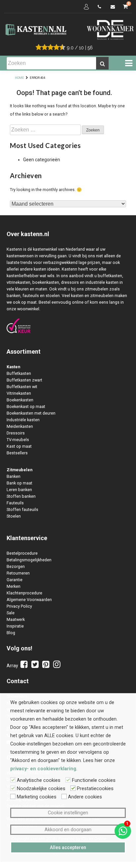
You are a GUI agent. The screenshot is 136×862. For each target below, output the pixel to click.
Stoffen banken (21, 496)
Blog (11, 632)
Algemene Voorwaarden (29, 599)
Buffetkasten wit (22, 386)
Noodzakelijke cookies (41, 788)
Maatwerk (16, 619)
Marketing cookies (36, 797)
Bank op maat (19, 483)
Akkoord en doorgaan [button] (68, 830)
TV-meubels (18, 439)
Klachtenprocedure (24, 592)
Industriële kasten (23, 419)
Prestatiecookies (95, 788)
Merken (13, 586)
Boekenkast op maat (26, 406)
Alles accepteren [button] (68, 847)
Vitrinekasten (19, 393)
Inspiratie (15, 626)
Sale (11, 612)
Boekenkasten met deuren (31, 413)
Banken (13, 476)
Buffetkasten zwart (24, 380)
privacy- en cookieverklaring (43, 769)
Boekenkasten (20, 399)
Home (19, 77)
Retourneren (18, 573)
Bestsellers (17, 452)
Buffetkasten (19, 373)
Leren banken (19, 489)
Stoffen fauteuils (22, 509)
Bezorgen (16, 566)
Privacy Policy (19, 606)
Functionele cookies (94, 780)
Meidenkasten (20, 426)
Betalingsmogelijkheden (29, 559)
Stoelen (14, 516)
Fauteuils (15, 502)
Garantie (14, 579)
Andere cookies (85, 797)
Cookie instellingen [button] (68, 813)
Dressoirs (16, 433)
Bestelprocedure (22, 553)
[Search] (102, 63)
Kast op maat (19, 446)
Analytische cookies (38, 780)
